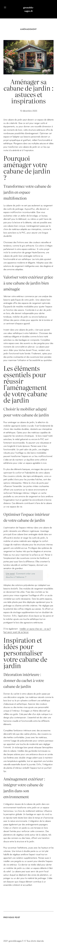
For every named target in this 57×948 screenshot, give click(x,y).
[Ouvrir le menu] (5, 7)
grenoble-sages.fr (28, 9)
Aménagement (28, 29)
